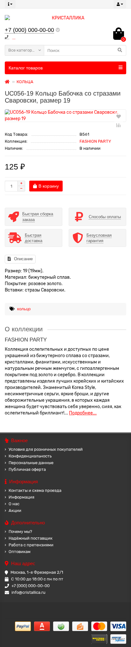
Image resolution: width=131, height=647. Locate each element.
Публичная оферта (27, 469)
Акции (15, 510)
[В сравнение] (118, 125)
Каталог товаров (26, 67)
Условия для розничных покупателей (46, 449)
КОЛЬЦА (25, 81)
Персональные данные (31, 462)
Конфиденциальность (30, 456)
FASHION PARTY (95, 141)
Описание (23, 258)
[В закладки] (118, 116)
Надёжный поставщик (30, 538)
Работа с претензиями (31, 545)
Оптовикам (20, 551)
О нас (14, 503)
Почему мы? (20, 531)
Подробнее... (83, 413)
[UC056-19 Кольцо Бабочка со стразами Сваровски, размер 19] (65, 115)
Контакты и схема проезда (35, 490)
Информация (21, 497)
